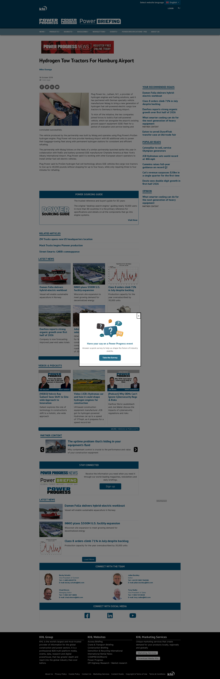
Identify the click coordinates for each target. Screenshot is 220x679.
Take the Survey (110, 357)
